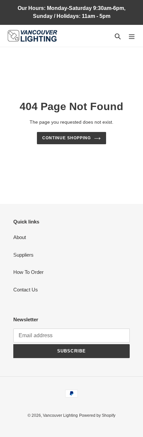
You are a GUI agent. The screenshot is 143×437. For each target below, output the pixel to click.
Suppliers (23, 255)
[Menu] (132, 36)
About (19, 237)
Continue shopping (66, 138)
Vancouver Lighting (60, 415)
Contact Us (25, 289)
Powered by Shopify (97, 415)
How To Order (28, 272)
